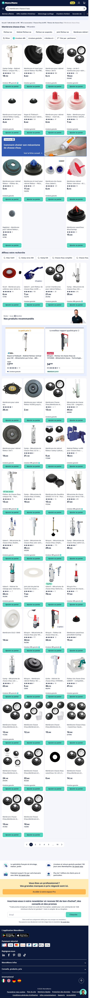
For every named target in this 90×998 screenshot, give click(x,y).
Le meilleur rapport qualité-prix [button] (63, 330)
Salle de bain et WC (14, 23)
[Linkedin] (3, 955)
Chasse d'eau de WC (39, 23)
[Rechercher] (7, 8)
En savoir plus (65, 922)
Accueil (4, 23)
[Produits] (3, 8)
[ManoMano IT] (3, 980)
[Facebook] (9, 955)
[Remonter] (81, 980)
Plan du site (31, 992)
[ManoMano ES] (19, 980)
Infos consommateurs (48, 995)
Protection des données (61, 992)
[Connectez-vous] (78, 2)
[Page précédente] (26, 844)
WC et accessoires (26, 23)
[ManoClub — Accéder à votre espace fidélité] (72, 2)
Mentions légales (44, 992)
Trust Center (76, 992)
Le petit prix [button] (23, 330)
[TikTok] (24, 955)
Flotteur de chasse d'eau (55, 23)
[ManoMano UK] (9, 980)
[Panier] (84, 2)
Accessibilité (71, 995)
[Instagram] (19, 955)
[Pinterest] (14, 955)
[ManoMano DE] (14, 980)
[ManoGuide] (83, 992)
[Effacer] (84, 8)
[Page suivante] (62, 844)
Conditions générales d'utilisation (25, 995)
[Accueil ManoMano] (35, 2)
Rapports (61, 995)
